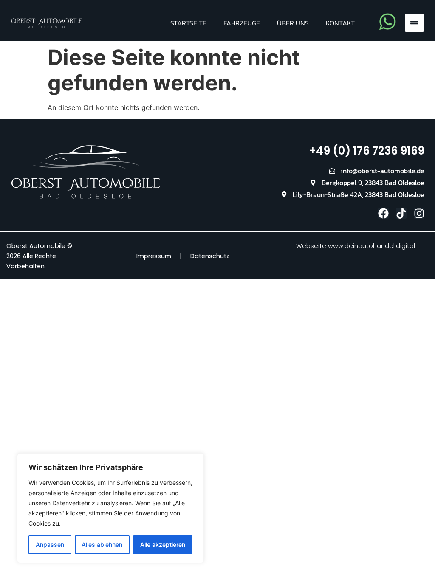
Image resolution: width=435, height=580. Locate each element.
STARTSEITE (188, 23)
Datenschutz (209, 256)
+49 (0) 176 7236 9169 (366, 150)
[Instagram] (419, 213)
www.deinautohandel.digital (371, 246)
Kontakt (340, 23)
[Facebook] (383, 213)
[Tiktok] (401, 213)
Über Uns (293, 23)
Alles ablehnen (102, 544)
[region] (110, 508)
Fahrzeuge (241, 23)
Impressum (153, 256)
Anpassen (50, 544)
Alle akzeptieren (162, 544)
